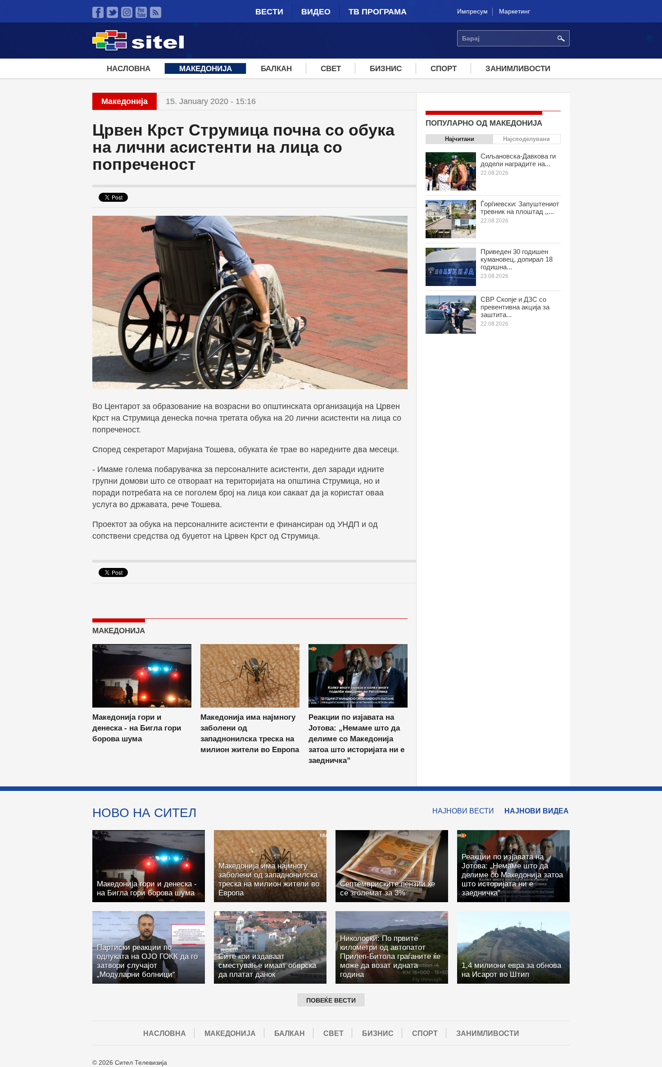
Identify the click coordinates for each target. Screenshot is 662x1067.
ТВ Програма (378, 11)
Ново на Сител (144, 812)
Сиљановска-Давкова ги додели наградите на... (518, 160)
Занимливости (517, 68)
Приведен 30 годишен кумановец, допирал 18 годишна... (517, 259)
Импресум (472, 11)
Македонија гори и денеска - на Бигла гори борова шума (136, 728)
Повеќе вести (331, 1000)
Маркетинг (514, 11)
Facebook (98, 12)
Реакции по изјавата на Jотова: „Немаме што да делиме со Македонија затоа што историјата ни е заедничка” (356, 739)
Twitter (112, 12)
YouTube (141, 12)
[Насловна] (138, 49)
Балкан (276, 68)
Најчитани (459, 139)
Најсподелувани (526, 139)
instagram (126, 12)
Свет (331, 68)
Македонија (205, 68)
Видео (316, 11)
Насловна (128, 68)
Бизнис (386, 68)
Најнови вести (463, 811)
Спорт (444, 68)
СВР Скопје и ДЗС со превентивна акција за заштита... (515, 306)
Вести (269, 11)
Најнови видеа (536, 811)
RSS (155, 12)
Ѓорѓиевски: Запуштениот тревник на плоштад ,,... (520, 207)
